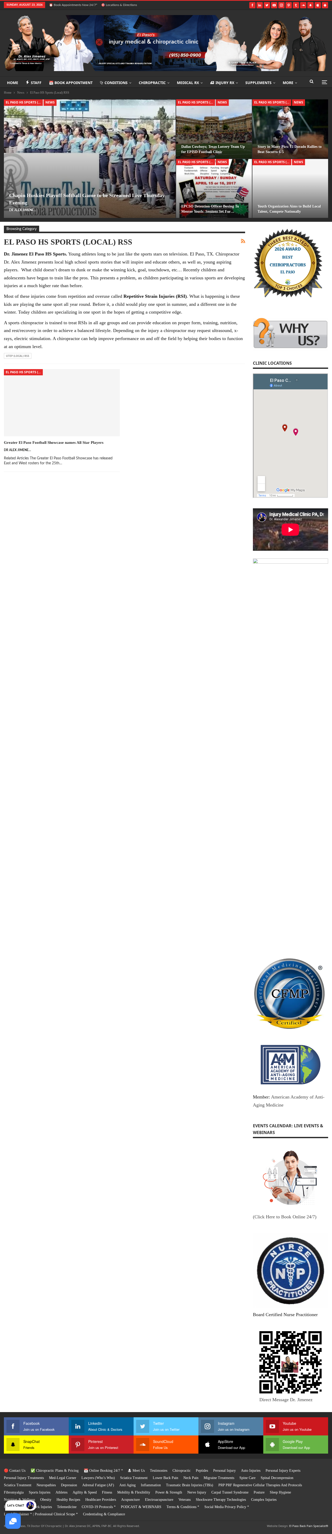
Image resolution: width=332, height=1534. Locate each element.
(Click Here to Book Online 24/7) (284, 1216)
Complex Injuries (263, 1500)
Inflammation (151, 1485)
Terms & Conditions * (183, 1507)
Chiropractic (152, 82)
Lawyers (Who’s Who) (98, 1478)
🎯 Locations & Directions (119, 4)
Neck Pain (190, 1478)
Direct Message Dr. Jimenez (286, 1399)
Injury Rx (225, 82)
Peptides (202, 1471)
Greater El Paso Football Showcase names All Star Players (53, 442)
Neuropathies (46, 1485)
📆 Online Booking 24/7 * (103, 1471)
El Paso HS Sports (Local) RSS (24, 102)
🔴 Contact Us (14, 1471)
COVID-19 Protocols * (99, 1507)
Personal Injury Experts (283, 1471)
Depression (69, 1485)
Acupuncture (130, 1500)
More (288, 82)
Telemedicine (67, 1507)
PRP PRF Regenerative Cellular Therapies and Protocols (260, 1485)
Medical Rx (188, 82)
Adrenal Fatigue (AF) (98, 1485)
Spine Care (247, 1478)
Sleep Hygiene (280, 1492)
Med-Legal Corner (62, 1478)
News (50, 102)
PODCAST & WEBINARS (141, 1507)
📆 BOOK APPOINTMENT (71, 82)
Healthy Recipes (68, 1500)
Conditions (116, 82)
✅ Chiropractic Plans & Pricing (55, 1471)
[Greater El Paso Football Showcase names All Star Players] (62, 402)
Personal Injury (224, 1471)
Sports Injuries (39, 1492)
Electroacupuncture (159, 1500)
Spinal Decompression (277, 1478)
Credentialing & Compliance (104, 1514)
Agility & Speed (85, 1492)
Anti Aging (127, 1485)
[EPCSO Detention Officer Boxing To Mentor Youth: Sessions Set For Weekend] (214, 188)
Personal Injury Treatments (24, 1478)
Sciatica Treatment (134, 1478)
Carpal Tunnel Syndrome (229, 1492)
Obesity (45, 1500)
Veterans (184, 1500)
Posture (259, 1492)
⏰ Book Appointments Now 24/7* (73, 4)
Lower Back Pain (165, 1478)
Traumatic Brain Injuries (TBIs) (189, 1485)
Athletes (61, 1492)
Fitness (107, 1492)
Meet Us (139, 1471)
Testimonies (158, 1471)
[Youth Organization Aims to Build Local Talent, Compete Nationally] (290, 188)
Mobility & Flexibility (133, 1492)
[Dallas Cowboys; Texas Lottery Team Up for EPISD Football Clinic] (214, 128)
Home (12, 82)
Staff (36, 82)
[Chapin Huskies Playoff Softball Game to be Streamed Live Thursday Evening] (89, 158)
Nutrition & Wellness (19, 1500)
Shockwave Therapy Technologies (221, 1500)
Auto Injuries (250, 1471)
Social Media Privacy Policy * (226, 1507)
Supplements (258, 82)
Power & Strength (168, 1492)
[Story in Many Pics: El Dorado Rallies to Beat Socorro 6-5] (290, 128)
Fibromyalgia (14, 1492)
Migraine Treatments (219, 1478)
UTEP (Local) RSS (17, 356)
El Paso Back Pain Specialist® (308, 1526)
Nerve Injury (196, 1492)
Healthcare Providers (100, 1500)
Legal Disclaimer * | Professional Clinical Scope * (41, 1514)
